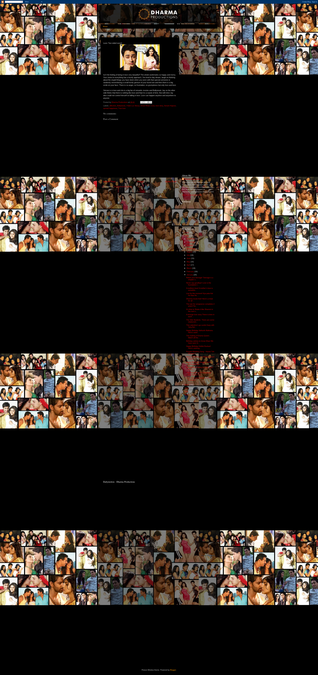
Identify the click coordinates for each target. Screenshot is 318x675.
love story (159, 106)
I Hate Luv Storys (133, 106)
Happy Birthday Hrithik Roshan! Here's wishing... (198, 347)
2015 (187, 233)
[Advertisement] (192, 132)
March (189, 268)
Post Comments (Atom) (123, 187)
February (190, 271)
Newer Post (109, 181)
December (191, 239)
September (191, 248)
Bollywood (121, 106)
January (190, 275)
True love (122, 108)
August (190, 252)
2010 (187, 395)
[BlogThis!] (143, 102)
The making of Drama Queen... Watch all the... (198, 337)
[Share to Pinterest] (151, 102)
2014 (187, 236)
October (190, 245)
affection (112, 106)
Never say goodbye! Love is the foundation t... (198, 284)
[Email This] (141, 102)
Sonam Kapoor (170, 106)
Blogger (173, 670)
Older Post (170, 181)
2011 (187, 391)
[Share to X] (146, 102)
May (189, 262)
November (191, 242)
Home (105, 26)
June (189, 258)
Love (153, 106)
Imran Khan (145, 106)
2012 (187, 388)
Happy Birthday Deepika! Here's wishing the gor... (198, 363)
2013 (187, 385)
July (188, 255)
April (189, 265)
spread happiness (110, 108)
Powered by (208, 555)
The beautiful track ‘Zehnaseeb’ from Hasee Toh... (198, 374)
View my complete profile (192, 195)
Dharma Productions (193, 179)
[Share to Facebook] (148, 102)
